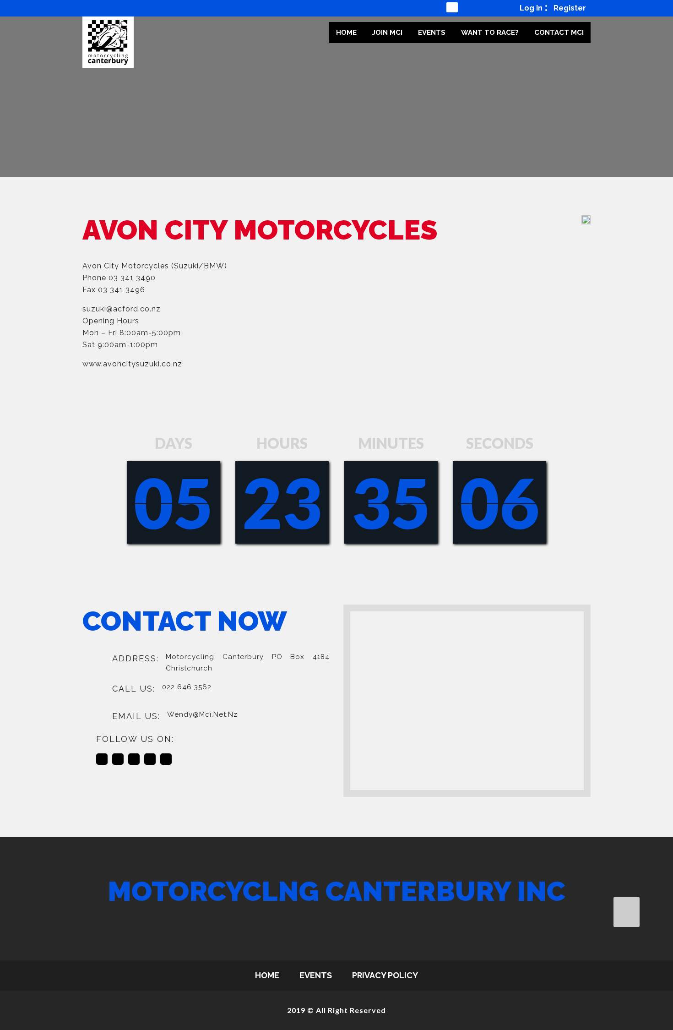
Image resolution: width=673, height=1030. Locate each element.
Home (346, 32)
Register (570, 8)
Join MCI (387, 32)
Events (431, 32)
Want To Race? (490, 32)
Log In (531, 8)
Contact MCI (559, 32)
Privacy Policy (385, 975)
